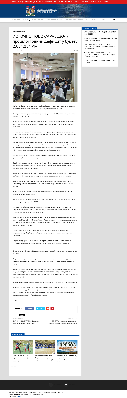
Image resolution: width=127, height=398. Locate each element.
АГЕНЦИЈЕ (93, 2)
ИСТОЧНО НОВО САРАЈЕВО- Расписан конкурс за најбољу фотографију (26, 322)
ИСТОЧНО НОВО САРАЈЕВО (74, 20)
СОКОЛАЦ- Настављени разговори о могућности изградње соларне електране (63, 322)
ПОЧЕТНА (13, 2)
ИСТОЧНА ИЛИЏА (38, 20)
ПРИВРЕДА (85, 2)
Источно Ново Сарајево (18, 31)
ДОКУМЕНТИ (69, 2)
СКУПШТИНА (48, 2)
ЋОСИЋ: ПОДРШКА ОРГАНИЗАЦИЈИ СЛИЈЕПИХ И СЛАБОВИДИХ (100, 33)
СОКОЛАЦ (26, 20)
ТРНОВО (95, 20)
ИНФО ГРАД (16, 20)
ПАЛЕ (87, 20)
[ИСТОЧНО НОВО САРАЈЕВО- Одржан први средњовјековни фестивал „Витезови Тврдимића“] (23, 347)
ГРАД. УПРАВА (58, 2)
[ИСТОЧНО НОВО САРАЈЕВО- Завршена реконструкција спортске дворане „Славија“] (45, 347)
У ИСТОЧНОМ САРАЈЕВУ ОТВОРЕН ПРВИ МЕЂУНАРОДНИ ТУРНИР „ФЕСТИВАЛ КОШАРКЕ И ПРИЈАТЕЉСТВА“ (100, 46)
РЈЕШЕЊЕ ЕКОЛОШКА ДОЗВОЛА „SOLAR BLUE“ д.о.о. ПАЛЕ (99, 62)
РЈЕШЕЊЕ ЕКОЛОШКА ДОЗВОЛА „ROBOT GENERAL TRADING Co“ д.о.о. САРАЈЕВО (100, 39)
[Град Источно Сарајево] (63, 11)
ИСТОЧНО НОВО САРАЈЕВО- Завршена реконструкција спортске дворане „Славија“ (44, 358)
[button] (114, 20)
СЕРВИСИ (77, 2)
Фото (103, 20)
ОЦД (99, 2)
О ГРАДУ (20, 2)
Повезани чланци (17, 334)
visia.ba (19, 396)
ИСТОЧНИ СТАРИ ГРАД (54, 20)
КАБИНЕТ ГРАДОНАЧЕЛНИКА (34, 2)
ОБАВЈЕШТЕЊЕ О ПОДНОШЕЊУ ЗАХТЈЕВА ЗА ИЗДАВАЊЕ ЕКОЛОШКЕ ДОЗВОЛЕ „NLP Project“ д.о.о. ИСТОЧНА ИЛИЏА (99, 55)
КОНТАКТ (105, 2)
